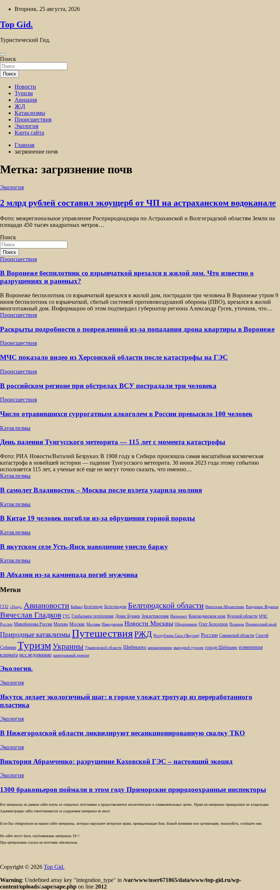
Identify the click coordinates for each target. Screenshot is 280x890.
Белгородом (115, 606)
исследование (35, 655)
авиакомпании (160, 648)
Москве (77, 624)
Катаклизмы (30, 113)
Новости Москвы (148, 623)
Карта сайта (29, 132)
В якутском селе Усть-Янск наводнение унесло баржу (84, 546)
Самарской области (236, 635)
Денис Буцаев (127, 616)
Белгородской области (166, 605)
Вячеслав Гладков (30, 614)
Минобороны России (33, 624)
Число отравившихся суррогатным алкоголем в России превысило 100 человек (126, 414)
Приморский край (261, 624)
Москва (61, 624)
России (209, 635)
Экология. (16, 668)
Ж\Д (20, 106)
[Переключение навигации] (3, 54)
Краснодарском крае (207, 616)
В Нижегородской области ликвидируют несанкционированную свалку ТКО (122, 733)
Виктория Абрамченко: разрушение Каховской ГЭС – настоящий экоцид (116, 761)
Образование (186, 624)
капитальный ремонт (71, 655)
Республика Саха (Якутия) (176, 636)
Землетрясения (155, 616)
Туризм (24, 93)
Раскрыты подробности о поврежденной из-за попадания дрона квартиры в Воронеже (137, 329)
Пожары (236, 624)
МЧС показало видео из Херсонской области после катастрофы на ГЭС (114, 357)
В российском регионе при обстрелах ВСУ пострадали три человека (108, 386)
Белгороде (93, 606)
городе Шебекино (221, 647)
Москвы (93, 624)
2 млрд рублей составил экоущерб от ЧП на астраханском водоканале (138, 203)
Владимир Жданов (262, 607)
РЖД (143, 634)
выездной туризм (188, 648)
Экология (26, 126)
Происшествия (33, 119)
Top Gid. (16, 24)
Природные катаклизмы (35, 634)
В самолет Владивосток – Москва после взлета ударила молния (101, 490)
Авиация (26, 100)
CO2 (4, 606)
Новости (25, 87)
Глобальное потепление (92, 616)
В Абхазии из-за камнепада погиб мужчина (69, 574)
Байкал (76, 607)
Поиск (8, 59)
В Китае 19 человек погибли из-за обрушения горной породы (97, 518)
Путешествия (102, 633)
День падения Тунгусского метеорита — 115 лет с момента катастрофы (112, 442)
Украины (67, 646)
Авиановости (46, 605)
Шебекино (134, 647)
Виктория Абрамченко (224, 607)
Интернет (178, 616)
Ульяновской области (103, 648)
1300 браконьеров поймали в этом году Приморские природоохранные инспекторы (133, 789)
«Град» (16, 607)
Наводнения (112, 624)
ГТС (66, 616)
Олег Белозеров (213, 624)
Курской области (242, 616)
